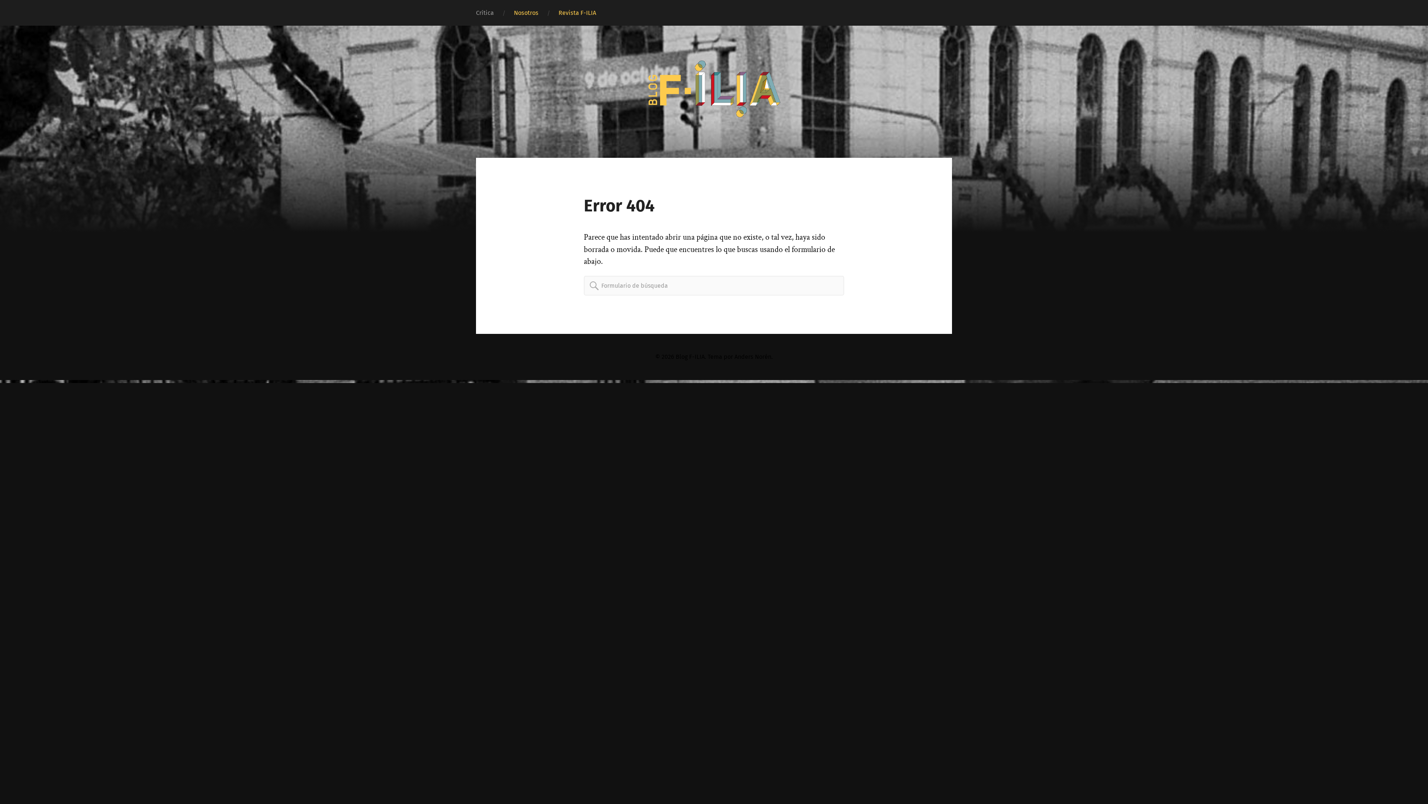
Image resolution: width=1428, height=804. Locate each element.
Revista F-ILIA (577, 12)
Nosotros (526, 12)
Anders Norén (752, 356)
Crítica (485, 12)
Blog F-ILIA (690, 356)
